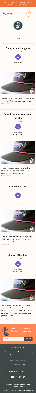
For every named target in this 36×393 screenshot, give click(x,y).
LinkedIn (16, 385)
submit (28, 339)
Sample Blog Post (18, 255)
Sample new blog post (18, 48)
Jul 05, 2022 (18, 51)
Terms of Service (18, 387)
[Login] (33, 17)
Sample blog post (18, 186)
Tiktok (28, 385)
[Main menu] (22, 13)
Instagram (9, 385)
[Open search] (26, 13)
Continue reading (6, 103)
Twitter (22, 385)
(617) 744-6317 (29, 14)
